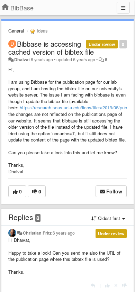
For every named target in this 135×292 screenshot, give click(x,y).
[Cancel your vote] (116, 285)
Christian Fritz (37, 233)
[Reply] (93, 285)
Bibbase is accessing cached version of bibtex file (51, 48)
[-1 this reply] (124, 285)
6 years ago (64, 233)
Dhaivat (22, 59)
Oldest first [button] (109, 218)
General (16, 30)
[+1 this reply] (107, 285)
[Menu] (123, 7)
